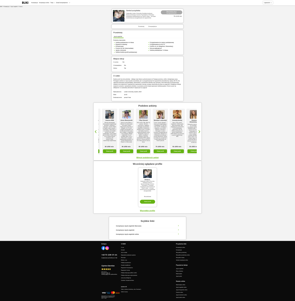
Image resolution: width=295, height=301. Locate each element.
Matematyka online (180, 284)
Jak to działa (124, 252)
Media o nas (124, 260)
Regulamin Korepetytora (127, 267)
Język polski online (180, 297)
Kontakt (123, 250)
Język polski (179, 276)
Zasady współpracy (125, 265)
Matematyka (179, 273)
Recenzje (123, 257)
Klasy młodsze (179, 271)
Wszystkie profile (147, 211)
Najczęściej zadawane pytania (128, 255)
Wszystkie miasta (180, 257)
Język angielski (179, 268)
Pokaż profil (109, 151)
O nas (122, 247)
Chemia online (179, 292)
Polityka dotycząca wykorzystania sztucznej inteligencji (129, 276)
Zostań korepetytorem (62, 2)
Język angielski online (181, 287)
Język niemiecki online (181, 294)
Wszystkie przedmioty (181, 252)
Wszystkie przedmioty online (183, 255)
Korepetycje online (44, 2)
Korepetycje (179, 250)
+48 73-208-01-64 (109, 255)
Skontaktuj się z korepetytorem (171, 12)
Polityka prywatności (126, 262)
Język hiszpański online (181, 289)
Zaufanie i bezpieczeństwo (127, 280)
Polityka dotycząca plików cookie (129, 272)
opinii (106, 274)
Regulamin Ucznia (125, 270)
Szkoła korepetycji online (182, 260)
